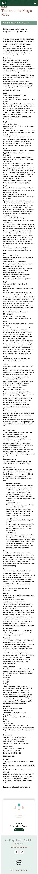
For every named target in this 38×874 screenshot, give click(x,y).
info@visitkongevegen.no (19, 847)
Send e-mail (19, 830)
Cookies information (20, 870)
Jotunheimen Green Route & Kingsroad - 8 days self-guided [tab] (16, 30)
